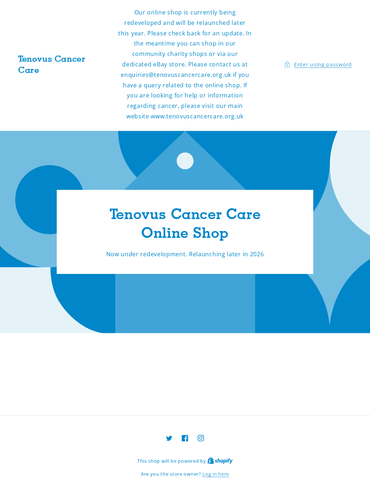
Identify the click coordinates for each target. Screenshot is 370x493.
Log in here (215, 474)
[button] (318, 64)
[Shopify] (220, 461)
